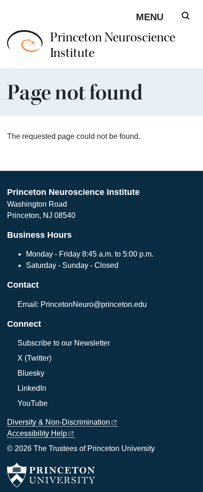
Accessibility (37, 433)
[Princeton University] (51, 475)
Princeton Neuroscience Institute (112, 45)
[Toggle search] (185, 15)
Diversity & (58, 422)
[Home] (28, 49)
